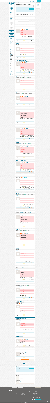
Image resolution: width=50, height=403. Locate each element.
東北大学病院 (17, 142)
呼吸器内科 (11, 38)
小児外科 (10, 64)
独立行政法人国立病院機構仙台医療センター (21, 318)
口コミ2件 (27, 96)
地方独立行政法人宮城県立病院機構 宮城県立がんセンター (22, 76)
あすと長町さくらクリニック (19, 336)
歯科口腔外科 (11, 70)
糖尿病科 (10, 41)
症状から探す (22, 391)
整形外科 (10, 50)
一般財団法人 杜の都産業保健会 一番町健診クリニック (22, 160)
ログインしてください (38, 6)
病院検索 (14, 2)
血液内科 (10, 43)
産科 (10, 61)
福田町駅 (23, 212)
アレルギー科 (11, 42)
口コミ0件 (26, 352)
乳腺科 (20, 381)
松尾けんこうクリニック (18, 92)
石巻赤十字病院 (17, 193)
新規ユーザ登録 (33, 1)
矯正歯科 (10, 68)
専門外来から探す (22, 393)
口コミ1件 (27, 339)
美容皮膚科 (11, 54)
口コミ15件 (27, 62)
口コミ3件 (27, 162)
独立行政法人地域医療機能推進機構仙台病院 (21, 60)
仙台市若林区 (11, 8)
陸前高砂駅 (21, 212)
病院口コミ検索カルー (11, 2)
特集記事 (16, 393)
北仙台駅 (22, 267)
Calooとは (30, 1)
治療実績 (26, 61)
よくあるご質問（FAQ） (29, 391)
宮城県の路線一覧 (11, 31)
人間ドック (11, 75)
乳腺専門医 (16, 2)
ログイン (35, 1)
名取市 (11, 12)
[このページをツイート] (34, 399)
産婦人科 (10, 62)
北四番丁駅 (21, 143)
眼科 (10, 58)
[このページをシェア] (32, 399)
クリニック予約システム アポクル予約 (36, 393)
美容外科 (10, 51)
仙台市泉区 (11, 9)
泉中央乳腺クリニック (20, 301)
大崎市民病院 (17, 248)
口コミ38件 (27, 128)
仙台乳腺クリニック (18, 43)
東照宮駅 (20, 93)
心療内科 (10, 66)
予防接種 (10, 74)
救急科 (10, 73)
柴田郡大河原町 (11, 18)
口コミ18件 (27, 215)
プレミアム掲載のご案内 (35, 391)
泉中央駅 (20, 302)
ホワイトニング (11, 71)
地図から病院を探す (11, 34)
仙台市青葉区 (11, 7)
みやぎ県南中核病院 (18, 229)
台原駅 (20, 267)
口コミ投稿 (16, 394)
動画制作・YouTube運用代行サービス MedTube (37, 397)
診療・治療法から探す (23, 394)
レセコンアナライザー (35, 394)
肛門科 (10, 56)
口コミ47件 (27, 146)
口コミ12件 (27, 29)
